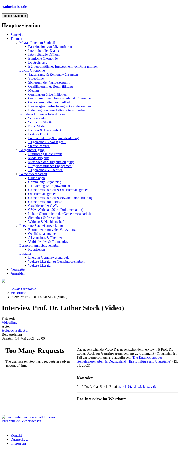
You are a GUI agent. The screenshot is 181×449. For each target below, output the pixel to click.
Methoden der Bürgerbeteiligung (51, 162)
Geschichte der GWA (43, 206)
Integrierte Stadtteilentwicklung (41, 225)
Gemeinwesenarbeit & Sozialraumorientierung (60, 198)
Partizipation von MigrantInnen (50, 46)
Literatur (25, 253)
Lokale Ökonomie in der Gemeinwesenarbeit (59, 214)
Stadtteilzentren (39, 146)
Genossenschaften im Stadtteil (49, 102)
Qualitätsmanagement (43, 233)
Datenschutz (19, 439)
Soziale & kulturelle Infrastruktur (42, 114)
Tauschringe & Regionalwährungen (53, 74)
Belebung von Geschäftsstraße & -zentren (57, 110)
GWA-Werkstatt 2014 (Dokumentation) (55, 210)
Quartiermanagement (42, 194)
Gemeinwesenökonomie (45, 202)
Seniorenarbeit (38, 118)
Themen (16, 38)
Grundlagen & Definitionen (47, 94)
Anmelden (18, 273)
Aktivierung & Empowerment (49, 186)
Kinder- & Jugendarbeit (44, 130)
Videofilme (36, 78)
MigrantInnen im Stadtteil (37, 42)
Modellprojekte (38, 158)
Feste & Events (38, 134)
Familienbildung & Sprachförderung (53, 138)
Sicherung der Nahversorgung (49, 82)
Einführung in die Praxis (45, 154)
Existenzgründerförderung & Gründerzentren (59, 106)
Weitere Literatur (40, 265)
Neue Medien (37, 126)
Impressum (18, 443)
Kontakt (16, 435)
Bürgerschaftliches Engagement (50, 166)
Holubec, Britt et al (15, 330)
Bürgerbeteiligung (32, 150)
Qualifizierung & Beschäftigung (50, 86)
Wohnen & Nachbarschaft (46, 222)
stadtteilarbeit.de (14, 6)
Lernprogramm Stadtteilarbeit (39, 245)
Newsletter (18, 269)
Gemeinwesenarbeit (33, 174)
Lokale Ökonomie (32, 70)
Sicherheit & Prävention (45, 218)
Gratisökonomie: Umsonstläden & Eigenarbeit (60, 98)
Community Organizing (44, 182)
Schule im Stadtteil (41, 122)
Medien (33, 90)
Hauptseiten (36, 249)
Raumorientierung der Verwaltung (52, 229)
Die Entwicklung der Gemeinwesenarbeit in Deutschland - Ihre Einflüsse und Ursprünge (123, 359)
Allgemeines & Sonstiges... (47, 142)
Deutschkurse (37, 62)
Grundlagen (36, 178)
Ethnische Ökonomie (43, 58)
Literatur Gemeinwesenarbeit (48, 257)
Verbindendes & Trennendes (48, 241)
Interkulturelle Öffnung (44, 54)
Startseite (17, 34)
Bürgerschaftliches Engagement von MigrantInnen (63, 66)
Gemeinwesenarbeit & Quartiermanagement (58, 190)
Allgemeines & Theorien (45, 170)
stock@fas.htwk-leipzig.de (137, 386)
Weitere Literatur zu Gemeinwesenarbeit (56, 261)
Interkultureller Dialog (43, 50)
